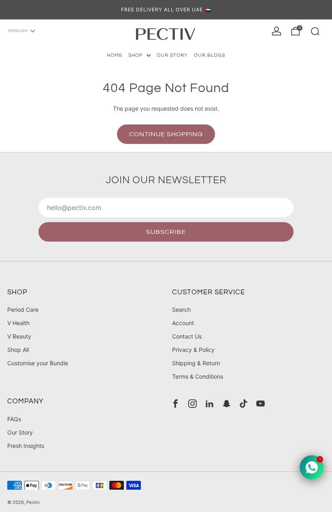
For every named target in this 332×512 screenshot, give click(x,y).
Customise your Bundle (37, 363)
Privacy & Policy (193, 349)
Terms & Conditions (197, 376)
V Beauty (19, 336)
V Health (18, 322)
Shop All (18, 349)
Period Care (22, 309)
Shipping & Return (196, 363)
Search (181, 309)
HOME (114, 55)
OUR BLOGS (209, 55)
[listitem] (166, 9)
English (18, 31)
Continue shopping (166, 134)
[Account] (276, 31)
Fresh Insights (25, 445)
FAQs (14, 419)
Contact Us (187, 336)
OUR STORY (172, 55)
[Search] (315, 31)
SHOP (135, 55)
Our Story (20, 432)
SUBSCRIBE (166, 232)
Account (183, 322)
